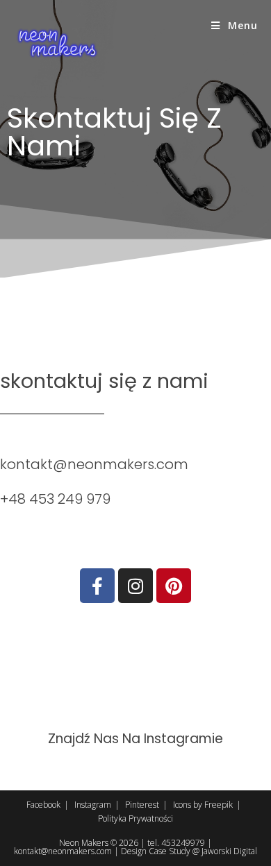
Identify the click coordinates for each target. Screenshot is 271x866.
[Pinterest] (173, 585)
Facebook (43, 804)
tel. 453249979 (176, 843)
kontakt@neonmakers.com (94, 464)
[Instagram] (135, 585)
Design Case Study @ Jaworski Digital (189, 851)
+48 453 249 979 (55, 499)
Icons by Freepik (203, 804)
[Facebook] (97, 585)
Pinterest (142, 804)
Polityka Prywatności (135, 818)
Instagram (92, 804)
